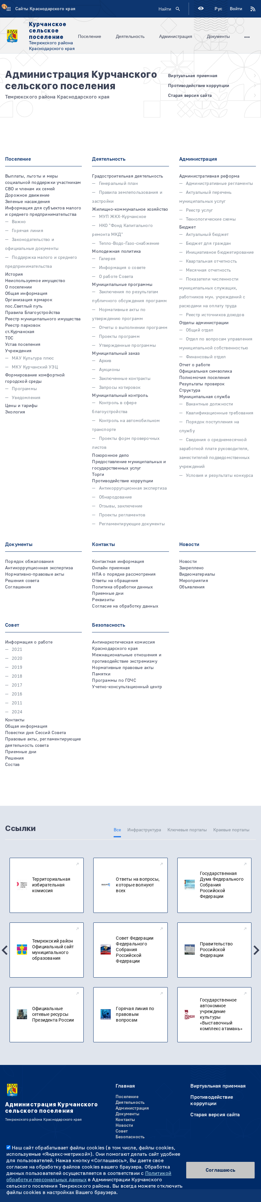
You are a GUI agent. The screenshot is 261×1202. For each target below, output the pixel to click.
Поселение (89, 36)
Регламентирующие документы (132, 524)
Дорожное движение (27, 195)
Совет (122, 1131)
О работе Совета (116, 277)
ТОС (9, 338)
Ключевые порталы (187, 830)
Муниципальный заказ (116, 353)
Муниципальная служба (204, 397)
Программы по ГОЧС (114, 680)
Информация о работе (29, 642)
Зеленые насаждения (27, 202)
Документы (218, 36)
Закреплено (191, 568)
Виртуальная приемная (218, 1086)
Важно (19, 222)
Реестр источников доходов (215, 315)
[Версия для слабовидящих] (201, 9)
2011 (17, 703)
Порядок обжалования (29, 562)
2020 (17, 658)
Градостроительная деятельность (127, 176)
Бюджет (187, 227)
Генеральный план (118, 183)
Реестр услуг (199, 210)
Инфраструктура (144, 830)
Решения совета (22, 581)
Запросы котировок (119, 387)
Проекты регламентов (122, 515)
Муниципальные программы (122, 285)
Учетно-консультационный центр (127, 687)
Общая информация (26, 293)
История (14, 274)
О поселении (18, 287)
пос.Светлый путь (23, 306)
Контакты (15, 720)
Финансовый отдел (206, 357)
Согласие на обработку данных (125, 606)
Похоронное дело (110, 455)
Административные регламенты (219, 183)
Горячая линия (27, 231)
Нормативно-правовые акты (34, 574)
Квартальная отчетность (211, 261)
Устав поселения (22, 344)
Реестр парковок (22, 325)
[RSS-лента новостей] (249, 9)
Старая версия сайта (215, 1114)
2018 (17, 676)
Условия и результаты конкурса (219, 475)
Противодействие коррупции (122, 481)
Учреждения (18, 351)
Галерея (107, 259)
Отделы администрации (204, 323)
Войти (236, 9)
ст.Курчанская (20, 332)
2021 (17, 649)
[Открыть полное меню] (247, 36)
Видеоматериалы (197, 574)
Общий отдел (199, 330)
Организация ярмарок (28, 300)
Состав (12, 765)
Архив (105, 361)
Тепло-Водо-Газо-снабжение (129, 243)
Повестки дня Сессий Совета (35, 733)
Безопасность (130, 1137)
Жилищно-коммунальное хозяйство (130, 209)
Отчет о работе (194, 365)
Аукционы (109, 370)
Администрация (175, 36)
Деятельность (130, 36)
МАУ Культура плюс (33, 358)
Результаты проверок (202, 384)
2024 (17, 712)
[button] (5, 950)
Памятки (101, 674)
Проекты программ (119, 336)
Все (117, 830)
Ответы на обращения (115, 581)
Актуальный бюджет (207, 234)
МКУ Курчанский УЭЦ (35, 367)
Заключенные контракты (124, 379)
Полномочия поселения (204, 378)
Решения (14, 758)
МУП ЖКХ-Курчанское (122, 217)
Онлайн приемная (111, 568)
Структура (190, 390)
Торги (98, 474)
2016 (17, 694)
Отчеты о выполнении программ (133, 328)
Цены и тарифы (21, 406)
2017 (17, 685)
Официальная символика (205, 371)
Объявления (192, 587)
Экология (15, 412)
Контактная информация (118, 562)
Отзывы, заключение (120, 506)
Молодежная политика (116, 251)
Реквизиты (103, 600)
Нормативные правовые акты (123, 668)
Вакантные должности (209, 404)
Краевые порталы (231, 830)
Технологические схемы (211, 219)
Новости (188, 562)
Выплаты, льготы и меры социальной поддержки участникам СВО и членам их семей (43, 182)
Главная (125, 1086)
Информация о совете (122, 268)
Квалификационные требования (219, 413)
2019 (17, 667)
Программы (24, 389)
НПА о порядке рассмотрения (124, 574)
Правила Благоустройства (32, 313)
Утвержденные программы (127, 345)
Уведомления (26, 398)
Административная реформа (209, 176)
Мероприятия (193, 581)
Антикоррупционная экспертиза (133, 488)
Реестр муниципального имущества (43, 319)
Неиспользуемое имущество (35, 281)
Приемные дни (107, 593)
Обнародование (115, 497)
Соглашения (18, 587)
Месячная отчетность (208, 270)
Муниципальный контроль (120, 395)
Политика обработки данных (122, 587)
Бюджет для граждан (208, 243)
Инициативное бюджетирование (220, 252)
